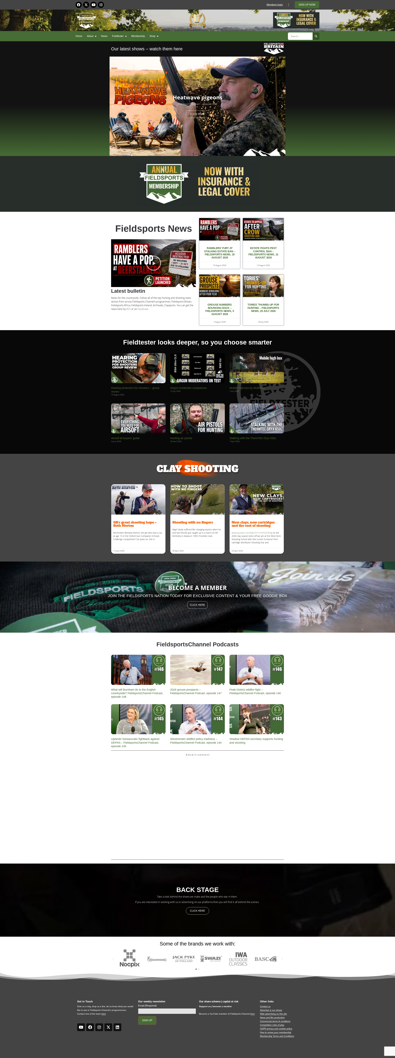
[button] (113, 106)
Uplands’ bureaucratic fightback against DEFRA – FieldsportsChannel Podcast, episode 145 (135, 742)
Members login (275, 4)
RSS (128, 309)
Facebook (143, 309)
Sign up (147, 1020)
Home (79, 36)
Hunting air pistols (181, 438)
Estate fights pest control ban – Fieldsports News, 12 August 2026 (263, 253)
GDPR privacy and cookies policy (276, 1028)
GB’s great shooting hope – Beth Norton (134, 524)
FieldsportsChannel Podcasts (197, 644)
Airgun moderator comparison (188, 388)
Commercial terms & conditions (275, 1021)
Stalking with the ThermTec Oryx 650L (252, 438)
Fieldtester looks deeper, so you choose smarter (197, 342)
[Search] (316, 36)
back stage (197, 889)
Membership (138, 36)
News (104, 36)
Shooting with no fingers (192, 522)
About (90, 36)
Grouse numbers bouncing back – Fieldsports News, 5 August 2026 (219, 309)
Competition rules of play (272, 1025)
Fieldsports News (153, 228)
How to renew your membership (275, 1032)
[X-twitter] (86, 5)
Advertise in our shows (271, 1010)
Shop (152, 36)
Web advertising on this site (273, 1014)
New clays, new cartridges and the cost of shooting (253, 524)
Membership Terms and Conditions (277, 1036)
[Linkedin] (117, 1027)
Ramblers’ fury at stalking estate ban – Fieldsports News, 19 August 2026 (219, 253)
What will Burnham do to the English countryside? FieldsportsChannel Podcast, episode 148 (137, 693)
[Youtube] (93, 5)
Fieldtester (118, 36)
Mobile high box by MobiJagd (247, 388)
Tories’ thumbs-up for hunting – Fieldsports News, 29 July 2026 (263, 308)
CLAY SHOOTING (197, 469)
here (103, 1014)
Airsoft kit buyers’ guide (125, 438)
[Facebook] (79, 5)
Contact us (265, 1006)
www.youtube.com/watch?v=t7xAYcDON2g (252, 532)
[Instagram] (101, 5)
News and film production (272, 1017)
